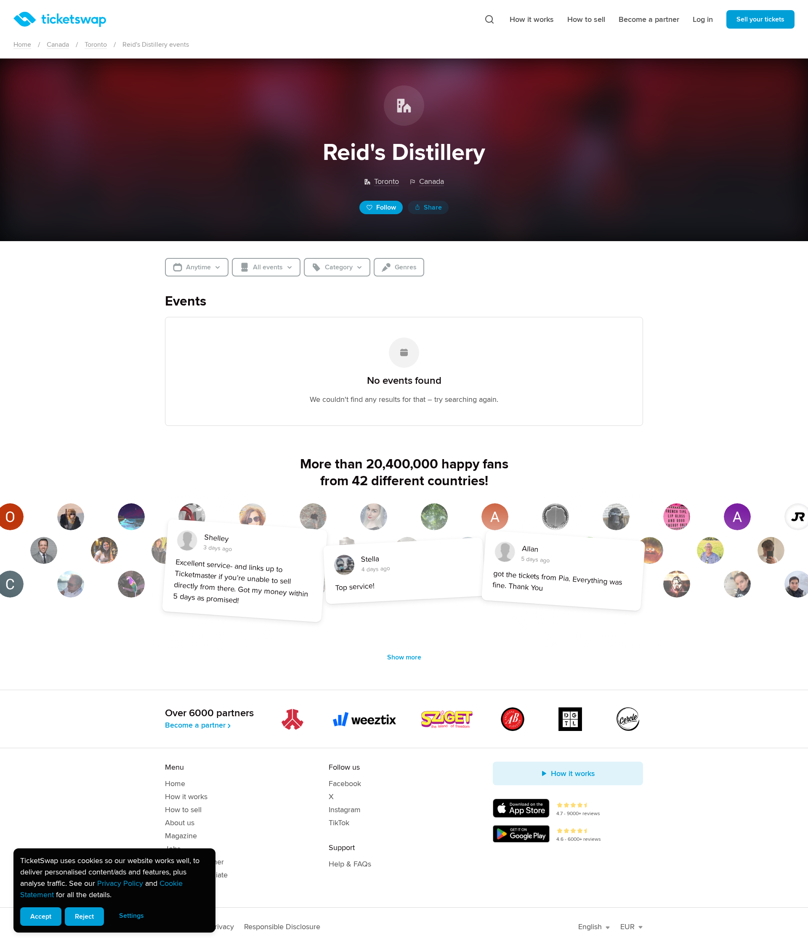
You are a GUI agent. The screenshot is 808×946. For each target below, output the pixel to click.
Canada (58, 44)
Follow (386, 207)
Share (433, 207)
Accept (40, 916)
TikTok (339, 822)
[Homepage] (59, 19)
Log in (703, 19)
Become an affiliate (196, 875)
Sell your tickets (760, 19)
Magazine (181, 835)
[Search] (489, 19)
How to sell (586, 19)
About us (179, 822)
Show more (404, 657)
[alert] (114, 890)
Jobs (173, 848)
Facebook (345, 783)
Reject (84, 916)
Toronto (96, 44)
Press (174, 888)
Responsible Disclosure (282, 926)
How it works (532, 19)
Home (22, 44)
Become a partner (649, 19)
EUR (627, 926)
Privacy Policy (120, 883)
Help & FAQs (350, 864)
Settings (131, 915)
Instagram (345, 809)
